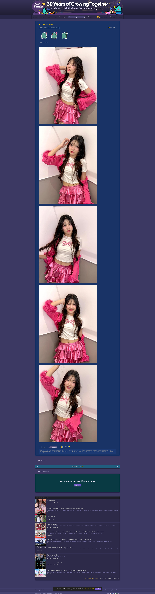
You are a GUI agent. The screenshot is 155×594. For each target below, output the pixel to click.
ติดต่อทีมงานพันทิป (106, 590)
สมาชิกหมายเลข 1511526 (78, 451)
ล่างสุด (43, 593)
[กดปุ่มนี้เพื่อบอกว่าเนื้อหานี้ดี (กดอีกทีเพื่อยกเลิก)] (42, 447)
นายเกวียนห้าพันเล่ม (44, 450)
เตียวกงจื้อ (57, 451)
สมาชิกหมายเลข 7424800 (75, 450)
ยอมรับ (98, 588)
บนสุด (38, 593)
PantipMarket (44, 590)
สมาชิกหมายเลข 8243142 (90, 450)
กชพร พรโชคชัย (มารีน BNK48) (51, 27)
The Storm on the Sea (52, 519)
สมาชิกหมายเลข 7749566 (52, 502)
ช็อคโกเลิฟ (66, 446)
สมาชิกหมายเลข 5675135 (105, 450)
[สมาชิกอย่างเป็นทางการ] (69, 446)
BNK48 (41, 27)
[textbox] (76, 17)
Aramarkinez (39, 550)
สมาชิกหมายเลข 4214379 (59, 450)
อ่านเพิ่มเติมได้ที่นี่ (89, 588)
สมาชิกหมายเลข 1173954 (93, 451)
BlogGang (37, 590)
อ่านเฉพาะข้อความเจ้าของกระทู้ (54, 593)
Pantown (51, 590)
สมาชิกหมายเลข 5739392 (46, 451)
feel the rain (66, 451)
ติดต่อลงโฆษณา (116, 590)
